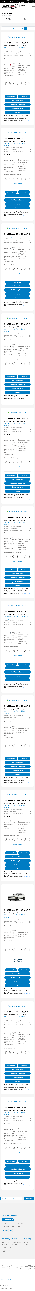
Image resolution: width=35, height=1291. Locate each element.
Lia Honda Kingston (4, 1267)
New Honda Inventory (6, 1283)
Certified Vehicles (6, 1247)
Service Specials (16, 1242)
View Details (24, 96)
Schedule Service (17, 1245)
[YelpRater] (11, 1230)
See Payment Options (17, 100)
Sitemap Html (21, 1267)
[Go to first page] (3, 28)
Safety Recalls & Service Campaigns (31, 1267)
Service (15, 1239)
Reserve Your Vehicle (6, 1288)
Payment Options (11, 96)
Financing (27, 1239)
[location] (17, 1)
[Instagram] (7, 1230)
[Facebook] (3, 1230)
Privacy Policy (26, 120)
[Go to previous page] (7, 28)
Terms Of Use (12, 1267)
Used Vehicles (6, 1245)
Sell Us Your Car (4, 1285)
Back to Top (28, 1198)
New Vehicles (5, 1242)
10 (9, 1198)
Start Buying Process (17, 104)
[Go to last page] (20, 1198)
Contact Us (9, 1220)
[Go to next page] (16, 1198)
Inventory (6, 1239)
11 (13, 1198)
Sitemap (16, 1267)
